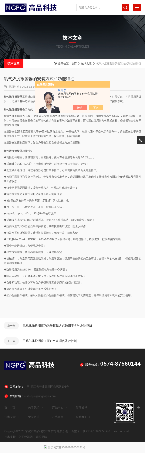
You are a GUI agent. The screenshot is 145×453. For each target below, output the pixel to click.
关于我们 (33, 407)
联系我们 (81, 417)
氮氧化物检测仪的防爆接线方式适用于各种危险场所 (57, 325)
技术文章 (14, 63)
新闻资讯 (81, 407)
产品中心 (57, 407)
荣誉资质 (33, 417)
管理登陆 (41, 436)
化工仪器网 (26, 436)
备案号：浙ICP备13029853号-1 (90, 431)
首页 (74, 63)
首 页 (9, 407)
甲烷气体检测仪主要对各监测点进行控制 (50, 340)
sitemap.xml (121, 431)
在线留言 (57, 417)
